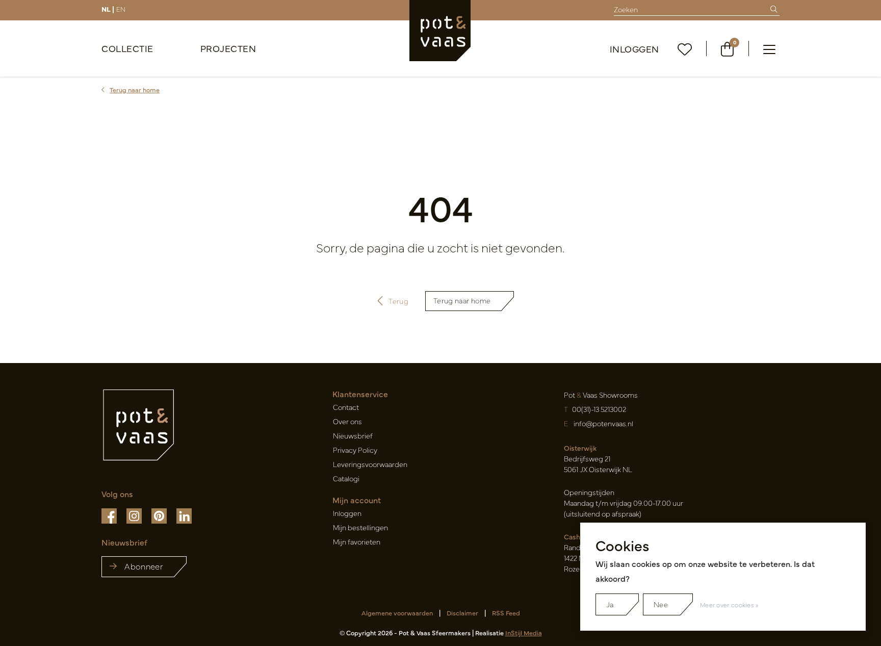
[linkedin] (184, 515)
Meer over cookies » (729, 605)
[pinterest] (159, 515)
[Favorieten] (684, 49)
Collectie (127, 48)
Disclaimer (462, 612)
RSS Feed (506, 612)
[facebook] (109, 515)
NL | (107, 8)
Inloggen (634, 48)
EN (120, 8)
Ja (610, 604)
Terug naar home (461, 300)
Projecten (228, 48)
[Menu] (769, 48)
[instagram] (134, 515)
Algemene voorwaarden (397, 612)
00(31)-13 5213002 (599, 409)
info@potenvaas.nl (603, 423)
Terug (399, 301)
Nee (661, 604)
